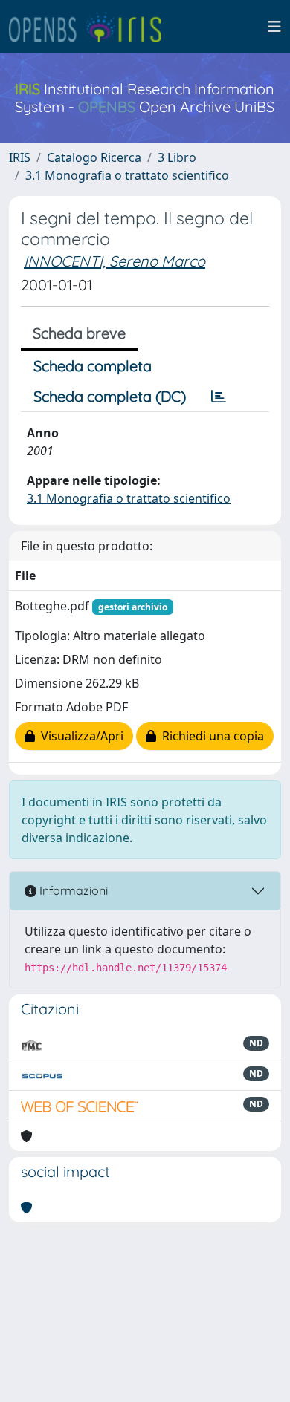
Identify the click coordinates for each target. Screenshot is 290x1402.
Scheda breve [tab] (79, 333)
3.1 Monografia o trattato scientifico (127, 175)
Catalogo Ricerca (94, 157)
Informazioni (72, 890)
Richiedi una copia (210, 736)
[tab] (219, 396)
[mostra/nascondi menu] (274, 26)
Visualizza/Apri (79, 736)
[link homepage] (91, 27)
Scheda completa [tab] (92, 365)
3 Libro (177, 157)
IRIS (19, 157)
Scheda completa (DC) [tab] (109, 396)
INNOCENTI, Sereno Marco (114, 261)
